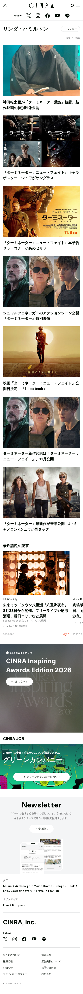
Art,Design (22, 886)
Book (71, 886)
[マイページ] (5, 6)
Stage (60, 886)
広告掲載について (51, 961)
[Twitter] (28, 15)
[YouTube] (57, 16)
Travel (40, 890)
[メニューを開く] (78, 6)
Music (7, 886)
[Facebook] (47, 15)
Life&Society (12, 890)
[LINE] (67, 15)
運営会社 (46, 954)
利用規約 (46, 973)
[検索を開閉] (72, 6)
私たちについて (11, 954)
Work (28, 890)
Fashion (53, 890)
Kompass (18, 905)
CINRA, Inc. (19, 922)
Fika (6, 905)
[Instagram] (38, 15)
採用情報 (8, 961)
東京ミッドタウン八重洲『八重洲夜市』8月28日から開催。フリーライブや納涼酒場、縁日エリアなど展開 (35, 610)
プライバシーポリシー (15, 973)
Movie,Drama (43, 886)
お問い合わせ (49, 967)
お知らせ (8, 967)
